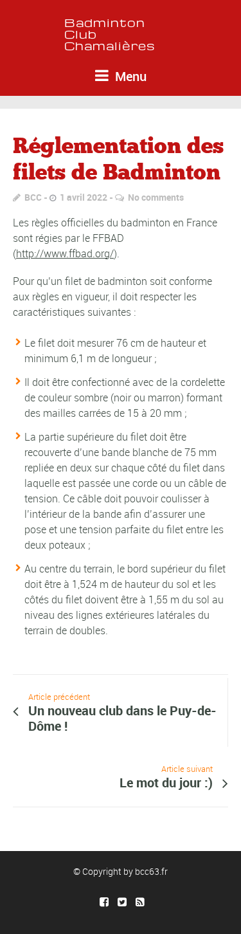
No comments (156, 197)
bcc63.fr (151, 871)
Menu (129, 76)
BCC (33, 197)
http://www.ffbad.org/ (65, 253)
